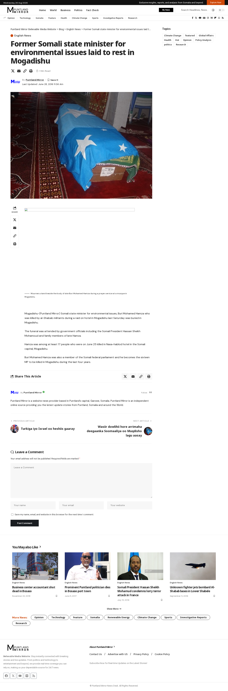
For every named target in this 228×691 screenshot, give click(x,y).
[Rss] (223, 18)
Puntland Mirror (35, 79)
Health (64, 18)
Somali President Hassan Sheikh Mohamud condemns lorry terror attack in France (139, 591)
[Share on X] (13, 71)
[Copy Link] (25, 71)
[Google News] (204, 18)
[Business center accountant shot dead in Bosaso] (35, 566)
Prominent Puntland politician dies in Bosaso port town (87, 589)
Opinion (11, 18)
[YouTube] (200, 18)
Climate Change (79, 18)
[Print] (31, 71)
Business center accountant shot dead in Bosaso (33, 589)
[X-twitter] (13, 676)
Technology (25, 18)
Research (132, 18)
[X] (196, 18)
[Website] (150, 392)
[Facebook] (192, 18)
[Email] (19, 71)
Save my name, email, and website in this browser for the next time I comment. (54, 514)
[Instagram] (208, 18)
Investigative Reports (113, 18)
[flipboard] (215, 18)
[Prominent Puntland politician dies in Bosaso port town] (88, 566)
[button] (216, 2)
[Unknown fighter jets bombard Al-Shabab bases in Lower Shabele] (193, 566)
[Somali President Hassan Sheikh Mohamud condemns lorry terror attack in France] (140, 566)
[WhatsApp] (219, 18)
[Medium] (211, 18)
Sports (95, 18)
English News (22, 35)
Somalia (39, 18)
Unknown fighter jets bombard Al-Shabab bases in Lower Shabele (192, 589)
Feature (52, 18)
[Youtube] (20, 676)
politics (168, 44)
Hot (177, 39)
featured (190, 35)
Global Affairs (206, 35)
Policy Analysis (203, 39)
